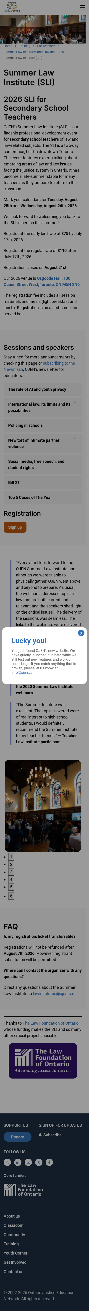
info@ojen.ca (22, 672)
